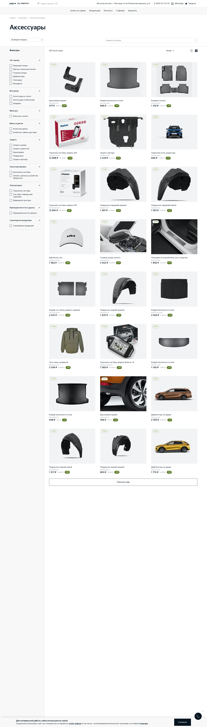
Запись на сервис (78, 11)
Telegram (192, 3)
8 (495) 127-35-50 (162, 3)
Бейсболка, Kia (55, 258)
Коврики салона (158, 101)
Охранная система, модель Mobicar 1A (117, 362)
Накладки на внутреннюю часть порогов (169, 258)
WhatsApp (179, 3)
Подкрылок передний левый (163, 205)
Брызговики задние (57, 101)
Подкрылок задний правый (112, 310)
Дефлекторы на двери (161, 415)
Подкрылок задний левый (60, 467)
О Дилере (120, 11)
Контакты (108, 11)
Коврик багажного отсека (111, 101)
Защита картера (107, 153)
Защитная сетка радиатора (163, 153)
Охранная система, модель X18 (63, 205)
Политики (143, 724)
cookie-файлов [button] (75, 724)
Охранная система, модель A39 (63, 153)
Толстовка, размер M (58, 362)
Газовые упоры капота (110, 258)
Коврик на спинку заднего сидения (64, 310)
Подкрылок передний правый (113, 205)
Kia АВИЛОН (23, 3)
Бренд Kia (132, 11)
